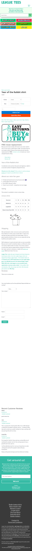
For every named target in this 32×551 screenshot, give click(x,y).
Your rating (5, 289)
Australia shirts (15, 514)
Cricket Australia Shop (7, 538)
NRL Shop (12, 268)
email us (4, 172)
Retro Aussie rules (15, 506)
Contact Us (15, 520)
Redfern (27, 120)
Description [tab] (7, 157)
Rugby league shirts (15, 504)
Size (5, 103)
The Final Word (15, 512)
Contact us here (16, 152)
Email (3, 317)
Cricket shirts (15, 510)
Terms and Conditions (15, 522)
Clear (23, 103)
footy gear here (11, 543)
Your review (5, 291)
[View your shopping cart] (30, 6)
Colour (5, 99)
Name (3, 311)
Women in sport (15, 508)
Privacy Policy (26, 547)
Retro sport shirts (6, 90)
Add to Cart (16, 112)
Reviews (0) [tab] (7, 159)
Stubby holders (15, 516)
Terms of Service (14, 548)
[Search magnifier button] (30, 15)
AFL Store (15, 534)
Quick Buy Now (16, 115)
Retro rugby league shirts (8, 121)
